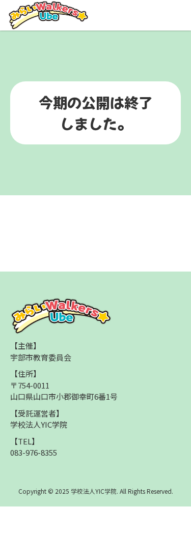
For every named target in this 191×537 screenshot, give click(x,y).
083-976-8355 (33, 452)
